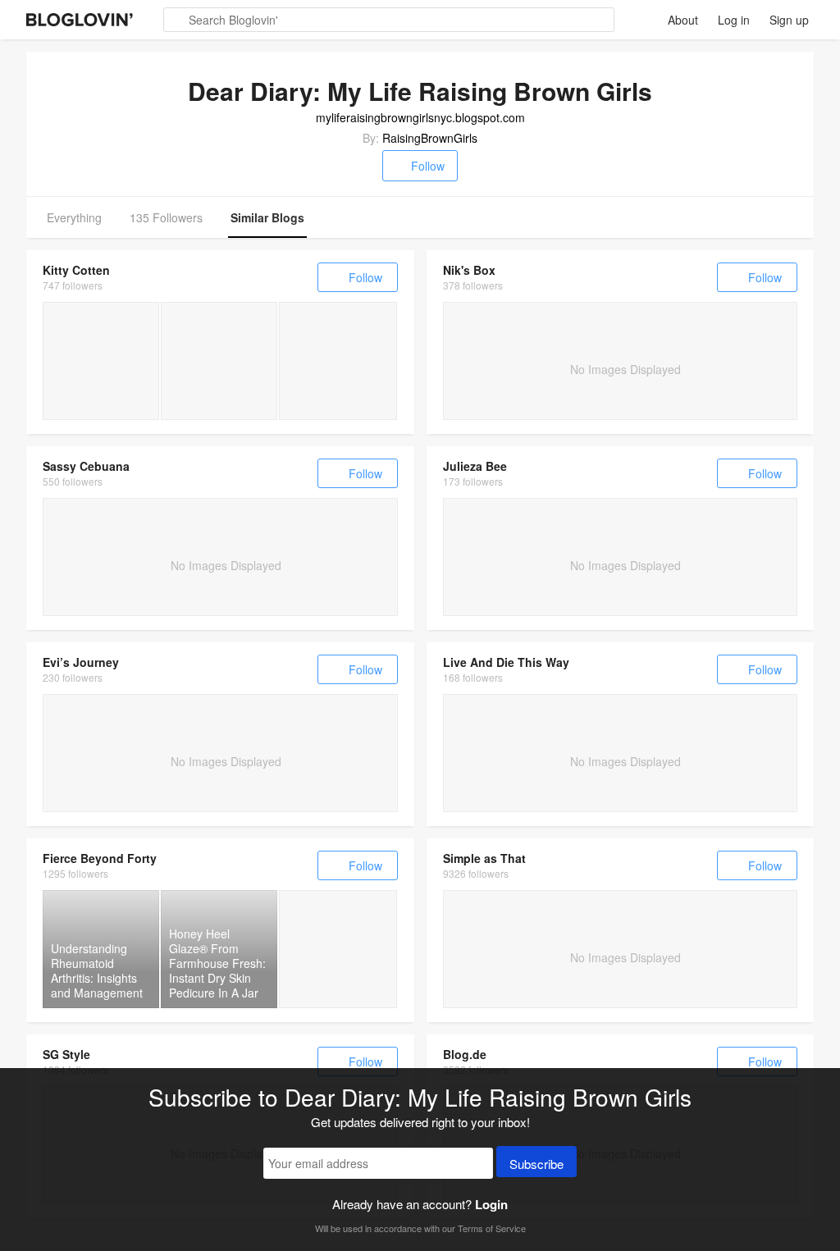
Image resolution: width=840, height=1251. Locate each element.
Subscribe (536, 1163)
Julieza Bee (475, 466)
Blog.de (464, 1054)
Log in (734, 19)
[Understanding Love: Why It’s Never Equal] (338, 949)
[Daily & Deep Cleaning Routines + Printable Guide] (101, 361)
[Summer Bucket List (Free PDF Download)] (219, 361)
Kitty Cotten (76, 270)
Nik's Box (469, 270)
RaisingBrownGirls (429, 138)
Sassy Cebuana (86, 466)
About (683, 19)
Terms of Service (492, 1228)
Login (491, 1204)
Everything (74, 217)
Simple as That (484, 858)
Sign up (789, 19)
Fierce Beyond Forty (100, 858)
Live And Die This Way (506, 662)
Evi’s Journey (81, 662)
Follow (428, 166)
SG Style (66, 1054)
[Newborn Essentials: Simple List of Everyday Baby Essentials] (338, 361)
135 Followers (166, 217)
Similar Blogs (267, 217)
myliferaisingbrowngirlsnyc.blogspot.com (420, 117)
